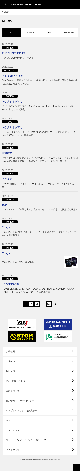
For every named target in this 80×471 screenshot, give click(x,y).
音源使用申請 (12, 391)
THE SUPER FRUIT (13, 53)
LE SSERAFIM (10, 284)
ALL (11, 32)
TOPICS (30, 32)
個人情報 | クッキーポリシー (20, 400)
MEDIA (50, 32)
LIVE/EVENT (68, 32)
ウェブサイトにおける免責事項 (21, 410)
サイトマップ (12, 450)
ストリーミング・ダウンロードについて (26, 440)
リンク (9, 420)
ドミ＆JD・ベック (12, 75)
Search (67, 4)
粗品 (4, 204)
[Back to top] (76, 467)
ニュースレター (14, 430)
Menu (76, 4)
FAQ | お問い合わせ (15, 381)
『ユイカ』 (8, 179)
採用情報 (10, 371)
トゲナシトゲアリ (12, 101)
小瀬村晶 (7, 153)
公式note (10, 361)
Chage (6, 227)
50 (49, 304)
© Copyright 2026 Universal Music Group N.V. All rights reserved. (40, 459)
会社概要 (10, 351)
